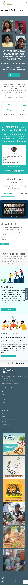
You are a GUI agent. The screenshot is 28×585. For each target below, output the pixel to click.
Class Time (4, 421)
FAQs (3, 402)
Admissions (5, 413)
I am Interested (8, 309)
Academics (4, 416)
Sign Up (4, 244)
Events (4, 394)
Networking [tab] (8, 194)
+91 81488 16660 (8, 381)
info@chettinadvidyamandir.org (11, 383)
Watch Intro (15, 75)
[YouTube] (11, 387)
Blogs (3, 399)
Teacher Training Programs (8, 419)
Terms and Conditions (7, 405)
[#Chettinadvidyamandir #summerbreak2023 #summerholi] (14, 444)
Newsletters (5, 397)
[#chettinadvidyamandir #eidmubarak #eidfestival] (14, 467)
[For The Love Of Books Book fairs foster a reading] (14, 513)
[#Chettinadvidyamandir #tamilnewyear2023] (14, 490)
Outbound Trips (5, 424)
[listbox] (14, 155)
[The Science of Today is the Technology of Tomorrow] (14, 560)
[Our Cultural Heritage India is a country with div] (14, 537)
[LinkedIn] (5, 387)
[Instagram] (8, 387)
